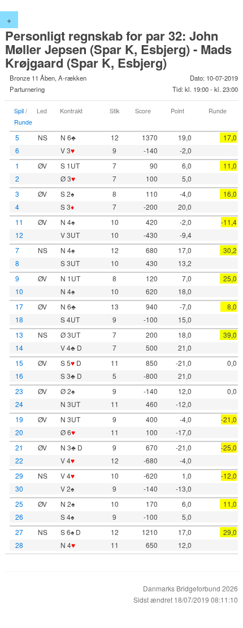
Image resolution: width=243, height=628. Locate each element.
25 (19, 503)
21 (19, 447)
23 (19, 391)
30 (19, 488)
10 (19, 291)
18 (19, 319)
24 (19, 404)
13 (19, 334)
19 (19, 419)
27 (19, 532)
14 (19, 347)
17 (19, 306)
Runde (23, 122)
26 (19, 516)
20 (19, 432)
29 (19, 475)
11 (19, 222)
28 (19, 545)
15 (19, 363)
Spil (19, 111)
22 (19, 460)
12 (19, 235)
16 (19, 376)
